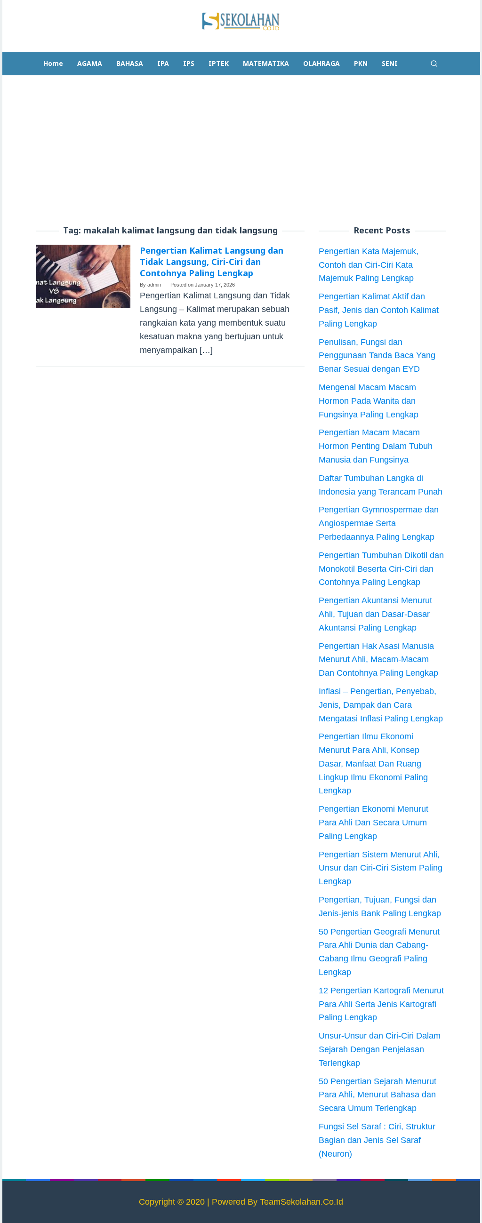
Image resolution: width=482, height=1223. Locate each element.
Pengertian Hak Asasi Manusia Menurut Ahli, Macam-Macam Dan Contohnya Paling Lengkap (378, 659)
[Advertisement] (241, 150)
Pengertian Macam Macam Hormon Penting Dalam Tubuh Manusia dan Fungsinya (376, 446)
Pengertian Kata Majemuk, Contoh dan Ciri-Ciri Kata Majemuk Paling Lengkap (368, 265)
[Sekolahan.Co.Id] (241, 20)
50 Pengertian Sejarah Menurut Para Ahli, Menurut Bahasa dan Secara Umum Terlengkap (377, 1095)
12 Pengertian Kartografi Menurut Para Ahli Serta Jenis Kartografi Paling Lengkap (381, 1004)
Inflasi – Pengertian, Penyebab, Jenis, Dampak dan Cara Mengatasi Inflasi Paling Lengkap (381, 705)
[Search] (434, 63)
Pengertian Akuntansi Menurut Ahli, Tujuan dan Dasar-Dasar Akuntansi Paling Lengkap (375, 614)
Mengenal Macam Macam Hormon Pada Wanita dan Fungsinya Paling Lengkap (368, 401)
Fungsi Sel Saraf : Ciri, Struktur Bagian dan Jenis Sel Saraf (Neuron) (377, 1140)
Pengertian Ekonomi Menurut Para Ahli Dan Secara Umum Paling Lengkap (373, 822)
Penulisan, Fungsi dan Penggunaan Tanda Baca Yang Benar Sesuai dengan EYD (377, 355)
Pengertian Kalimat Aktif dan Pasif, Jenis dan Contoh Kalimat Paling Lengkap (379, 310)
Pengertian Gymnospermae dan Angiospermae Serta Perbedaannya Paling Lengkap (379, 523)
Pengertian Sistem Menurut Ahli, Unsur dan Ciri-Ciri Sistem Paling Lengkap (380, 868)
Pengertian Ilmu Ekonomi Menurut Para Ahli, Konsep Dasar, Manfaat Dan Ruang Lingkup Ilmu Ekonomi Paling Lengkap (373, 763)
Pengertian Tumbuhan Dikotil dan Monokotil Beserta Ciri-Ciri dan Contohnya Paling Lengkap (381, 569)
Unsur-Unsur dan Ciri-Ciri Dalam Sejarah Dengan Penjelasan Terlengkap (380, 1049)
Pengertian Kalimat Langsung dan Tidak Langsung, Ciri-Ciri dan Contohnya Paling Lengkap (211, 262)
